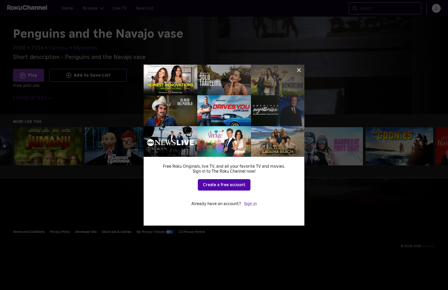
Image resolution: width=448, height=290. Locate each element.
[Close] (299, 70)
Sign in (250, 204)
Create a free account (224, 185)
